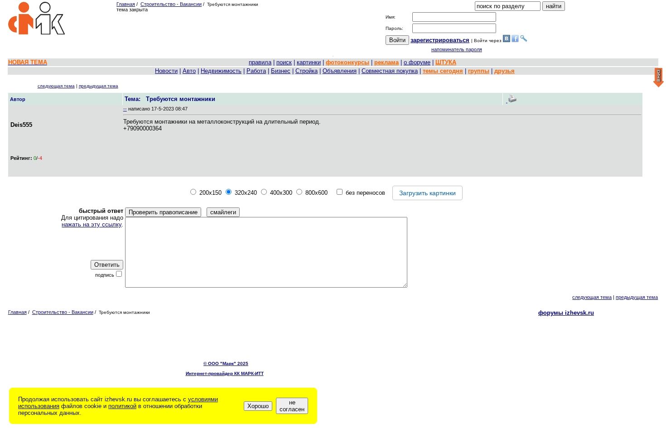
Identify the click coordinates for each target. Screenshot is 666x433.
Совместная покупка (390, 70)
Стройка (306, 70)
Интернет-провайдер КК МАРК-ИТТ (225, 373)
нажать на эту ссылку (91, 224)
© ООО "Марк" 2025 (225, 363)
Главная (125, 4)
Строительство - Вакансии (171, 4)
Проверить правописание (163, 212)
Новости (166, 70)
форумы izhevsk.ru (566, 312)
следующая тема (56, 85)
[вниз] (658, 78)
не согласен (292, 406)
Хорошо (258, 406)
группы (478, 70)
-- (125, 108)
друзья (504, 70)
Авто (189, 70)
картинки (309, 62)
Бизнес (280, 70)
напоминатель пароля (456, 49)
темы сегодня (443, 70)
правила (260, 62)
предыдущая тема (98, 85)
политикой (122, 406)
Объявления (340, 70)
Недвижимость (221, 70)
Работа (256, 70)
